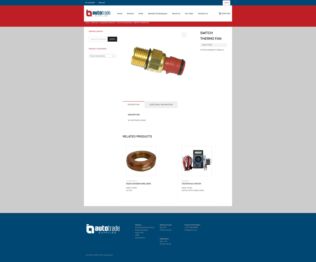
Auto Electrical (132, 181)
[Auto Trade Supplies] (98, 16)
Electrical (94, 23)
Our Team (189, 13)
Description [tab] (133, 104)
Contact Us (203, 13)
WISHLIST (102, 3)
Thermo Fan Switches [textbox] (102, 56)
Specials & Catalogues (157, 13)
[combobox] (102, 56)
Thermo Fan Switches (124, 23)
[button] (184, 35)
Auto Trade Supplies (106, 255)
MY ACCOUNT (90, 3)
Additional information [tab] (161, 104)
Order (140, 13)
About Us (176, 13)
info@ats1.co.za (190, 230)
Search (112, 39)
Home (119, 13)
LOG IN (226, 3)
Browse (130, 13)
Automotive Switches (107, 23)
